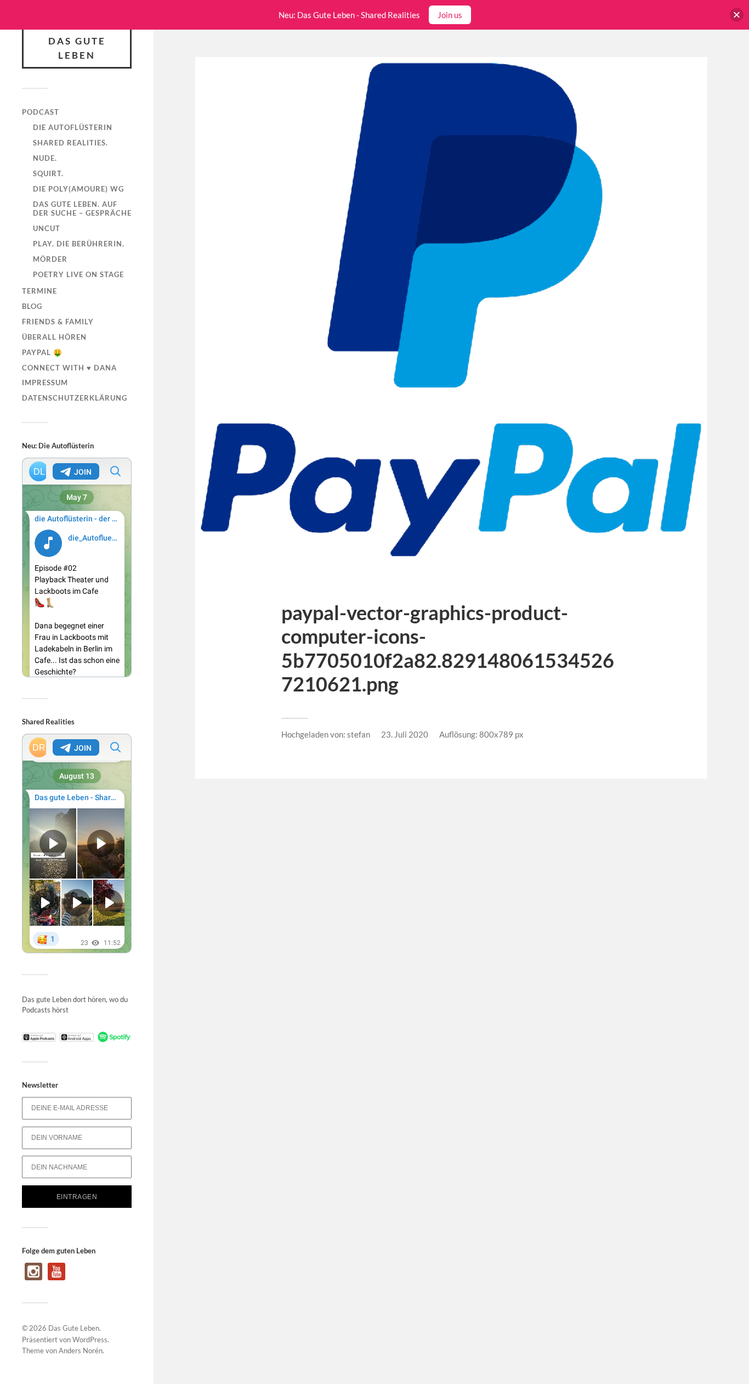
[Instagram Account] (33, 1277)
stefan (358, 734)
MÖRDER (50, 259)
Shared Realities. (70, 142)
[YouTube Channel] (56, 1277)
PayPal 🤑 (42, 352)
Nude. (45, 158)
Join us (450, 15)
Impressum (45, 382)
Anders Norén (81, 1350)
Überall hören (54, 337)
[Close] (737, 15)
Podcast (40, 112)
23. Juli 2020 (404, 734)
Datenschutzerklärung (74, 397)
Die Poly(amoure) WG (78, 188)
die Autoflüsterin (72, 127)
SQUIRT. (48, 173)
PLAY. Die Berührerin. (78, 243)
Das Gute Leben (77, 48)
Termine (39, 290)
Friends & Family (58, 321)
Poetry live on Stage (78, 274)
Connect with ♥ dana (69, 367)
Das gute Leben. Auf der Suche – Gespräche (82, 208)
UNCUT (46, 228)
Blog (32, 306)
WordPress (89, 1339)
